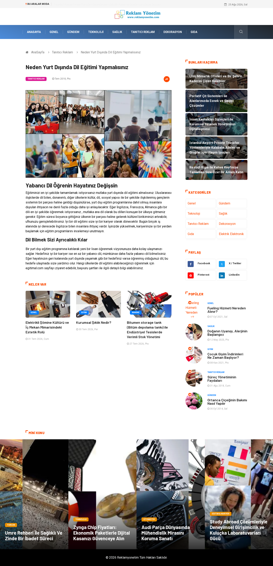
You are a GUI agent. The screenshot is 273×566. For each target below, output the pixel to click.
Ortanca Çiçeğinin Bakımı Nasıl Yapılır (227, 402)
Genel (54, 32)
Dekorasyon (172, 32)
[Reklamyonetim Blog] (136, 16)
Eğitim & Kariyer (220, 514)
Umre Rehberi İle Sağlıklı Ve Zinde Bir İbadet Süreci (33, 535)
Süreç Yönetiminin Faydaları (221, 379)
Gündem (73, 32)
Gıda (194, 32)
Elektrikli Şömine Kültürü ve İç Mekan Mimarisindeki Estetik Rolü (47, 327)
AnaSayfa (34, 32)
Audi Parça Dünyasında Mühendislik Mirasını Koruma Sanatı (165, 532)
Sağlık (117, 32)
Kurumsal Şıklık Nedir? (93, 322)
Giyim (84, 312)
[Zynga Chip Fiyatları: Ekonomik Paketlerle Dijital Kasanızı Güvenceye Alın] (102, 494)
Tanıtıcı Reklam (143, 32)
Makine (135, 312)
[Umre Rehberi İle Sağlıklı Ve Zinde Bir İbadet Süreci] (34, 494)
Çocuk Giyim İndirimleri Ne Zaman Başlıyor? (225, 356)
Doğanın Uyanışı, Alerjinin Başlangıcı (227, 333)
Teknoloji (96, 32)
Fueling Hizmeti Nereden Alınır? (226, 310)
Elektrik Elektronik (231, 234)
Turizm (11, 525)
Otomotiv (149, 519)
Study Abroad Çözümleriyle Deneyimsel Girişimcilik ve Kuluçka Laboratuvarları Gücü (238, 530)
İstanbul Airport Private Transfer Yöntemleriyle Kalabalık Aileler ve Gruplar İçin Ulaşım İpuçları (107, 4)
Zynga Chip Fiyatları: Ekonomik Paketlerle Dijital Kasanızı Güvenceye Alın (101, 532)
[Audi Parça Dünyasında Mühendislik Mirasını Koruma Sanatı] (170, 494)
